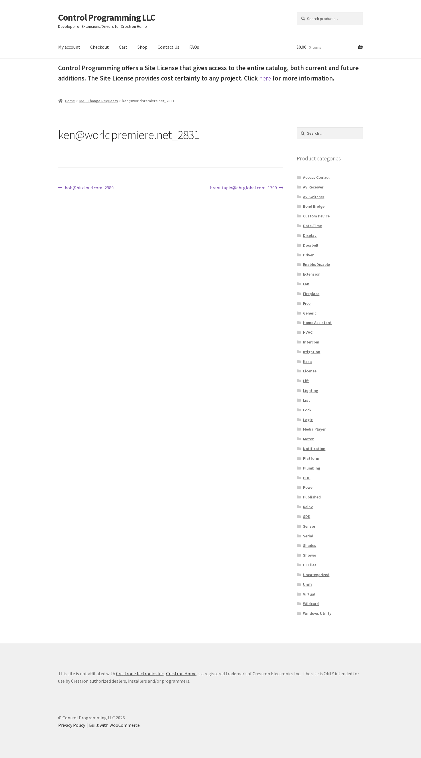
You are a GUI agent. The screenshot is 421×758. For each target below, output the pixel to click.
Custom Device (316, 216)
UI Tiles (309, 564)
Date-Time (312, 225)
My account (69, 47)
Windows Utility (317, 613)
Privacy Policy (71, 725)
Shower (309, 555)
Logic (308, 419)
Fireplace (311, 293)
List (306, 400)
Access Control (316, 177)
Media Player (314, 429)
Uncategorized (316, 574)
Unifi (307, 584)
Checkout (99, 47)
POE (306, 477)
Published (312, 497)
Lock (307, 410)
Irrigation (311, 351)
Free (306, 303)
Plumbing (311, 468)
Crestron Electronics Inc (140, 673)
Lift (306, 380)
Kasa (307, 361)
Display (309, 235)
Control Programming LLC (106, 17)
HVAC (307, 332)
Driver (308, 255)
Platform (311, 458)
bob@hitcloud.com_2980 (89, 188)
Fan (306, 283)
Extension (311, 274)
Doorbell (310, 245)
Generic (309, 313)
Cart (123, 47)
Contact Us (168, 47)
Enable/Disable (316, 264)
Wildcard (311, 603)
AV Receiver (313, 187)
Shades (309, 545)
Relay (308, 506)
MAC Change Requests (98, 100)
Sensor (309, 526)
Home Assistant (317, 322)
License (309, 371)
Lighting (310, 390)
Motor (308, 438)
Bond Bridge (313, 206)
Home (70, 100)
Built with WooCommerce (114, 725)
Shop (142, 47)
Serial (308, 536)
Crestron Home (181, 673)
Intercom (311, 342)
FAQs (194, 47)
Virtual (309, 594)
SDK (306, 516)
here (265, 78)
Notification (314, 448)
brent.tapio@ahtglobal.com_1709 (243, 188)
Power (308, 487)
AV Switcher (313, 196)
